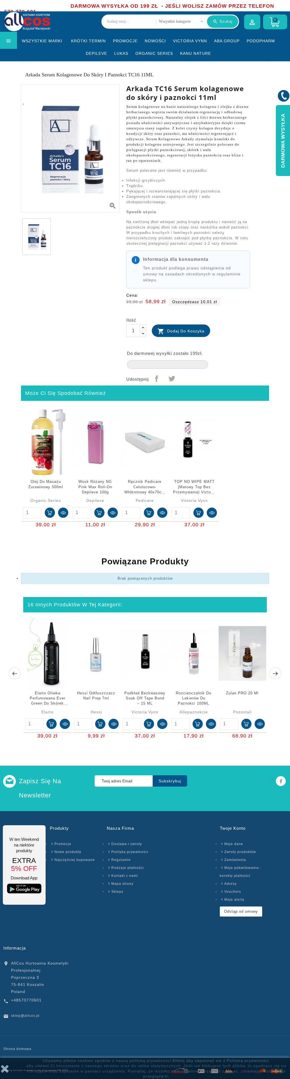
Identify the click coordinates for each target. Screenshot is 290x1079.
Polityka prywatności (129, 852)
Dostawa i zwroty (126, 844)
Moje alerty (234, 900)
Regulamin (121, 860)
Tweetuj (171, 378)
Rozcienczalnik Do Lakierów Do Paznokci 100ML (193, 698)
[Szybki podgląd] (63, 513)
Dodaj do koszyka (180, 331)
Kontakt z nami (124, 876)
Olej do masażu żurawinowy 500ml (45, 484)
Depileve (96, 53)
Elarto (47, 712)
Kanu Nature (195, 53)
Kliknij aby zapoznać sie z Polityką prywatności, (221, 1060)
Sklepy (117, 892)
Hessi (96, 712)
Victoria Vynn (190, 41)
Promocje (125, 41)
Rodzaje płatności (127, 868)
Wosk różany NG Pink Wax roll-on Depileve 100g (95, 486)
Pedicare (145, 500)
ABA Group (227, 41)
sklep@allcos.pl (25, 1016)
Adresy (230, 884)
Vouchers (232, 892)
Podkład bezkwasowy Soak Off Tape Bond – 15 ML (144, 698)
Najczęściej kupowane (74, 860)
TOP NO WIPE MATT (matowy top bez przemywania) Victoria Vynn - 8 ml (194, 487)
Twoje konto (233, 828)
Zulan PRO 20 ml (242, 693)
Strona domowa (17, 1049)
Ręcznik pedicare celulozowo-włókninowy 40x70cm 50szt (144, 487)
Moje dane (233, 844)
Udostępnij (156, 378)
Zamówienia (235, 860)
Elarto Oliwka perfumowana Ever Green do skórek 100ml (47, 698)
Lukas (121, 53)
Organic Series (154, 53)
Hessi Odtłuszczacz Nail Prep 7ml (96, 695)
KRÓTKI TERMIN (88, 41)
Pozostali (242, 712)
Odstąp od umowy (241, 911)
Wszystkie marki (42, 41)
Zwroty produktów (240, 852)
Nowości (155, 41)
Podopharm (261, 41)
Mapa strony (122, 884)
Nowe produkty (67, 852)
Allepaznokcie (194, 712)
